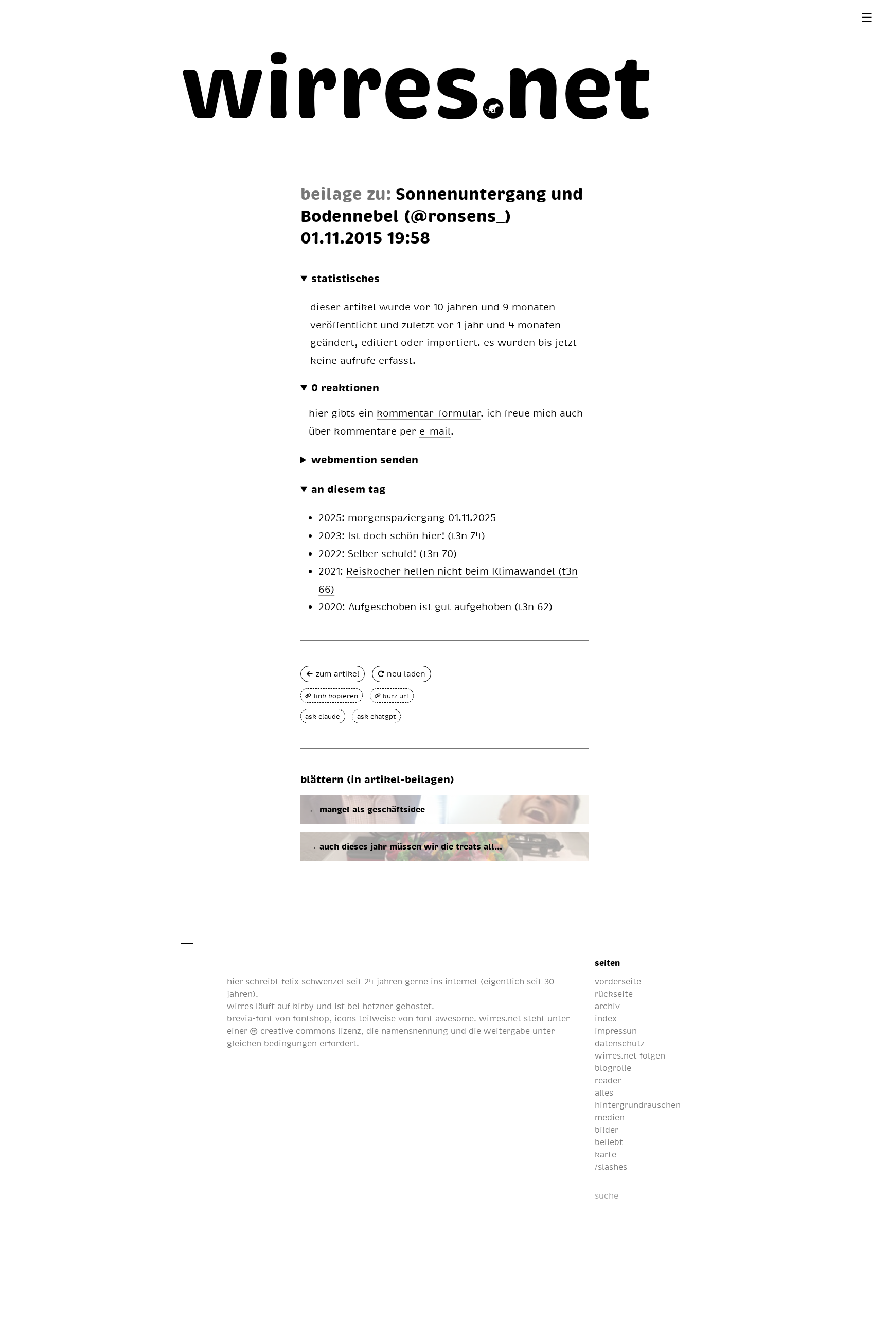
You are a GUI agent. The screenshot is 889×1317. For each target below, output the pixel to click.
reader (608, 1080)
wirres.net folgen (630, 1055)
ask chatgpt (376, 716)
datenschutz (620, 1043)
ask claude (322, 716)
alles (604, 1092)
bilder (606, 1129)
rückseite (614, 993)
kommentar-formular (429, 412)
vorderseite (618, 981)
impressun (616, 1030)
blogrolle (613, 1067)
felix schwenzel (312, 981)
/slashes (611, 1166)
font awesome (445, 1018)
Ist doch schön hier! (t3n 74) (416, 535)
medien (610, 1117)
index (606, 1018)
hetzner (377, 1006)
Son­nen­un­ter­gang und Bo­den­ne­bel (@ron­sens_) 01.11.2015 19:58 (441, 215)
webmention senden (364, 459)
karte (605, 1154)
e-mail (435, 430)
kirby (303, 1006)
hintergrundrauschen (638, 1105)
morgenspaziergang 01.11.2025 (422, 517)
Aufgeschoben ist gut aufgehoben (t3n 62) (450, 606)
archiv (607, 1006)
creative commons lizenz (309, 1030)
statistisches (345, 278)
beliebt (609, 1142)
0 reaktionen (345, 387)
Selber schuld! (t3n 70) (402, 553)
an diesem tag (348, 488)
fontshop (311, 1018)
